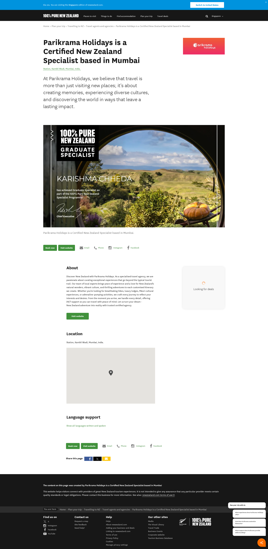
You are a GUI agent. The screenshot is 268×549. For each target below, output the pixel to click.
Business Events (155, 531)
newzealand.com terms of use (158, 495)
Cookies (109, 541)
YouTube (51, 534)
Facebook (51, 529)
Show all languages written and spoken (86, 425)
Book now (50, 247)
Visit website (66, 247)
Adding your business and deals (120, 528)
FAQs (108, 521)
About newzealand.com (116, 524)
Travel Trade (153, 528)
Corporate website (156, 535)
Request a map (81, 521)
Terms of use (111, 535)
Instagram (52, 525)
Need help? (80, 528)
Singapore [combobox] (216, 16)
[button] (89, 16)
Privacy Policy (112, 538)
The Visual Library (156, 524)
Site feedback (81, 524)
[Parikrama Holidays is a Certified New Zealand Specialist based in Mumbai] (204, 46)
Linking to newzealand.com (118, 531)
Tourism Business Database (160, 538)
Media (151, 521)
